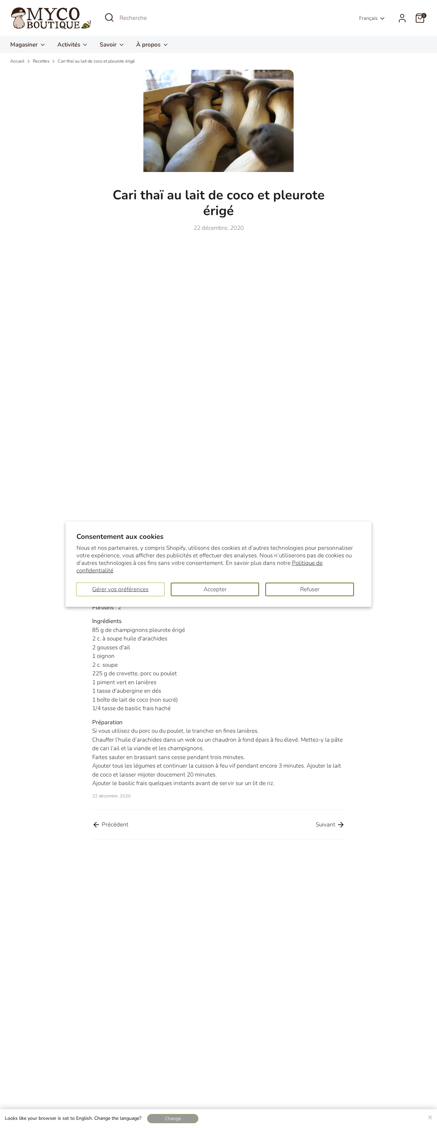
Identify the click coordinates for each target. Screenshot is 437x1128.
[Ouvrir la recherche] (109, 17)
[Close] (430, 1116)
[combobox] (170, 18)
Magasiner (24, 45)
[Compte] (402, 18)
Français (368, 18)
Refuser (310, 589)
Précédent (114, 824)
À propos (149, 45)
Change (173, 1118)
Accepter (215, 589)
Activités (69, 45)
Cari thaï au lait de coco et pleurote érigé (96, 61)
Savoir (109, 45)
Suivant (326, 824)
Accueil (17, 61)
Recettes (41, 61)
